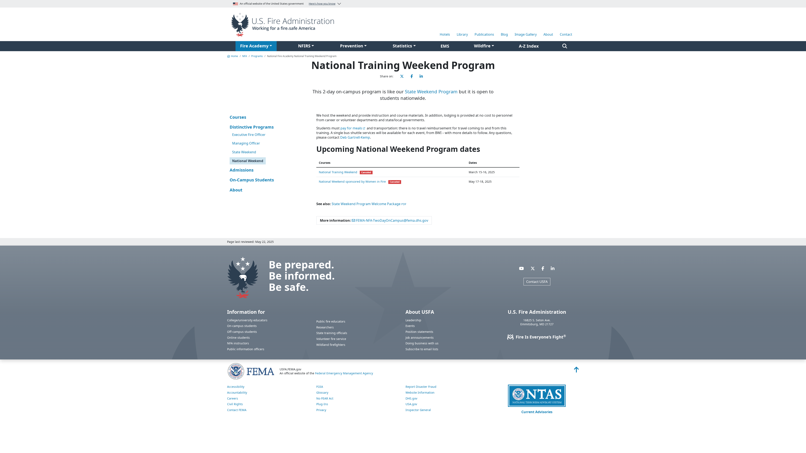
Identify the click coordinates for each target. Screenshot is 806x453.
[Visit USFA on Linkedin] (552, 268)
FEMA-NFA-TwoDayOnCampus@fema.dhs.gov (391, 220)
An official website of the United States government (287, 3)
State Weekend (244, 152)
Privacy (321, 410)
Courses (238, 117)
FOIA (319, 387)
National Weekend (247, 161)
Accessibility (235, 387)
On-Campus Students (252, 180)
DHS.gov (411, 398)
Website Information (420, 392)
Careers (232, 398)
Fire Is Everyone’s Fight (540, 337)
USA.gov (411, 404)
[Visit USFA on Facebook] (543, 268)
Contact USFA (537, 281)
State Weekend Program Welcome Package (369, 204)
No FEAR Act (324, 398)
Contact (566, 34)
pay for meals (351, 128)
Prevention (351, 46)
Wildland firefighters (330, 345)
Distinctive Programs (252, 127)
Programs (257, 56)
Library (462, 34)
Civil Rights (235, 404)
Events (410, 326)
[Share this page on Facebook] (412, 76)
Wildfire (482, 46)
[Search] (564, 46)
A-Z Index (529, 46)
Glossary (322, 392)
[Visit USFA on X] (532, 268)
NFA (244, 56)
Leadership (413, 320)
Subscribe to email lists (422, 349)
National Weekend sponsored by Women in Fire (352, 182)
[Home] (284, 24)
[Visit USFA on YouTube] (521, 268)
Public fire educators (330, 321)
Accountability (237, 392)
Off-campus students (242, 332)
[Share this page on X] (402, 76)
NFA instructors (238, 343)
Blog (504, 34)
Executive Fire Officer (249, 134)
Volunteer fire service (331, 339)
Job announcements (420, 338)
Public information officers (245, 349)
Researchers (325, 327)
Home (234, 56)
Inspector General (418, 410)
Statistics (402, 46)
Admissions (242, 170)
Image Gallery (526, 34)
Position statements (419, 332)
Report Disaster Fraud (421, 387)
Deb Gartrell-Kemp (355, 137)
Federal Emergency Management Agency (344, 373)
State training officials (331, 333)
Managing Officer (246, 143)
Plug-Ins (322, 404)
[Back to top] (576, 370)
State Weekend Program (431, 91)
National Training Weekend (338, 172)
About (548, 34)
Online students (238, 338)
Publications (484, 34)
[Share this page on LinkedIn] (421, 76)
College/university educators (247, 320)
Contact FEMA (236, 410)
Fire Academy (254, 46)
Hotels (445, 34)
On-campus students (242, 326)
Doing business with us (422, 343)
